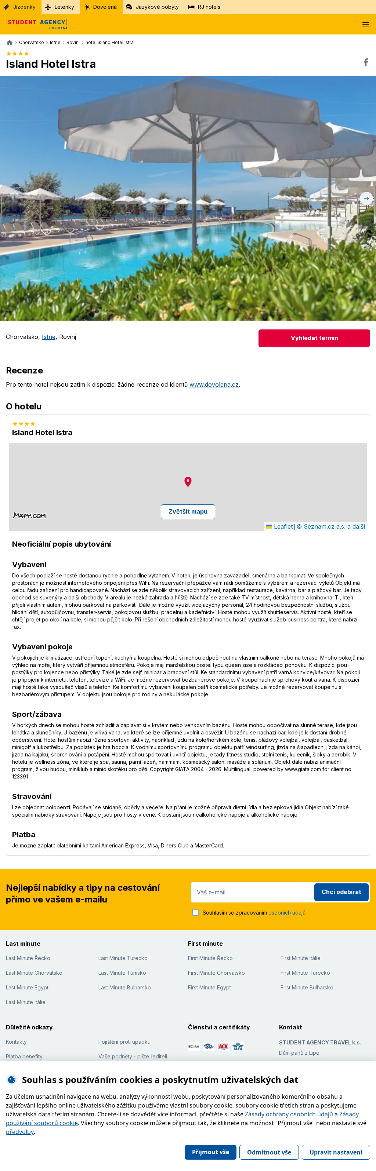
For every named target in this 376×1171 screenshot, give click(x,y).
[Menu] (365, 24)
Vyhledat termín (314, 338)
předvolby (20, 1132)
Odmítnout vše (269, 1152)
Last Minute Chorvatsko (34, 973)
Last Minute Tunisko (122, 973)
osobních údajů (287, 912)
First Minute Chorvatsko (216, 973)
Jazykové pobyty (157, 7)
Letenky (64, 7)
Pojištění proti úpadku (124, 1042)
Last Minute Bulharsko (124, 987)
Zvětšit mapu (188, 511)
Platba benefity (24, 1056)
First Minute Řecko (210, 958)
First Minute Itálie (301, 958)
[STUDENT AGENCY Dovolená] (34, 24)
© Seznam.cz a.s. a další (330, 526)
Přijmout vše (210, 1152)
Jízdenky (24, 7)
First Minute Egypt (209, 987)
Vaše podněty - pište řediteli (132, 1056)
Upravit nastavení (336, 1152)
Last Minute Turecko (123, 958)
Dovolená (105, 7)
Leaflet (282, 526)
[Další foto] (366, 198)
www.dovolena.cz (214, 384)
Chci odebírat (341, 891)
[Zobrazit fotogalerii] (188, 198)
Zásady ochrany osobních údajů (289, 1114)
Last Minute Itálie (26, 1002)
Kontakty (16, 1042)
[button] (188, 482)
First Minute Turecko (305, 973)
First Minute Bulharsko (307, 987)
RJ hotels (209, 7)
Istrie (48, 336)
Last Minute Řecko (28, 958)
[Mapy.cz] (29, 515)
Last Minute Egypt (27, 987)
